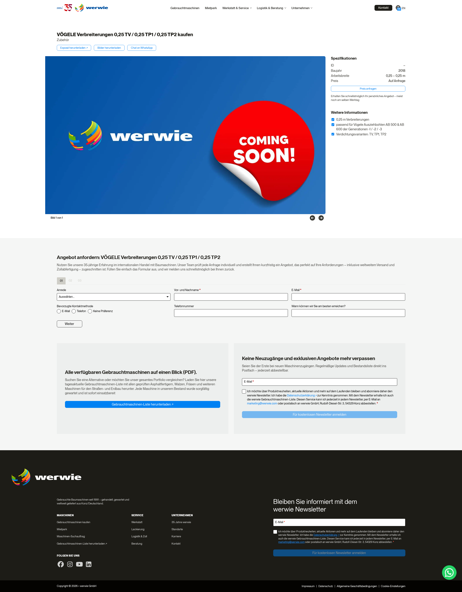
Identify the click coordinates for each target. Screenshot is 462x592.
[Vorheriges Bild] (312, 218)
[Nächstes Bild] (321, 218)
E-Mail (296, 290)
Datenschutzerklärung (301, 395)
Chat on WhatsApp (142, 47)
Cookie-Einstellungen (393, 586)
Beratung (136, 543)
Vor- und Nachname (187, 290)
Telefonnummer (184, 306)
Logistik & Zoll (139, 536)
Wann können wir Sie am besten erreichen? (318, 306)
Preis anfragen (368, 88)
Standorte (177, 529)
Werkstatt (136, 522)
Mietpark (211, 8)
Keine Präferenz (103, 311)
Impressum (308, 586)
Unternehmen (300, 8)
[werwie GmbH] (91, 8)
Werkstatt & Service (235, 8)
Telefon (81, 311)
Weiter (69, 324)
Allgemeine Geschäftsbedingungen (357, 586)
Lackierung (137, 529)
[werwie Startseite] (64, 8)
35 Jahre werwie (181, 522)
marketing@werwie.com (262, 403)
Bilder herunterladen (109, 47)
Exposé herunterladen (73, 47)
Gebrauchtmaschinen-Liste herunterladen (141, 404)
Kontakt (383, 7)
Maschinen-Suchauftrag (71, 536)
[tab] (61, 280)
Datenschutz (325, 586)
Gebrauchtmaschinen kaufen (73, 522)
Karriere (176, 536)
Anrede (61, 290)
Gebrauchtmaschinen (184, 8)
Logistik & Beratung (270, 8)
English (403, 8)
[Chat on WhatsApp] (449, 572)
